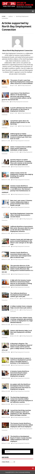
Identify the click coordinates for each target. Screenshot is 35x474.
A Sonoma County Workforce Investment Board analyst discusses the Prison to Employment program (19, 373)
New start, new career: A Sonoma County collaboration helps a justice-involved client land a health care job (21, 203)
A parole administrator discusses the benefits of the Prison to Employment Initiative (21, 109)
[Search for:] (17, 451)
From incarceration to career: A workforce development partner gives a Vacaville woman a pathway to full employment (20, 360)
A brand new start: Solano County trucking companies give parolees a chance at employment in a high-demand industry (21, 320)
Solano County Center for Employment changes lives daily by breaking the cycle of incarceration (21, 175)
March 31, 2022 (6, 140)
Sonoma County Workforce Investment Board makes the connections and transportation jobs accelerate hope (20, 255)
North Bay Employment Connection (19, 101)
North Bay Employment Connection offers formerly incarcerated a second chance (21, 215)
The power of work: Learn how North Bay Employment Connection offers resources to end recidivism (21, 81)
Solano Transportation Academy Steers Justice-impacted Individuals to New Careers (20, 148)
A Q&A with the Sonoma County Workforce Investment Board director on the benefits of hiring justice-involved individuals (21, 282)
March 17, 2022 (6, 443)
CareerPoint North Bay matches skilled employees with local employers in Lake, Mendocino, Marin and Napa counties (20, 412)
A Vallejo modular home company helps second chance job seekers (21, 307)
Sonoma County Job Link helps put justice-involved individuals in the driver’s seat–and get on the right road (21, 242)
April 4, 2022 (6, 101)
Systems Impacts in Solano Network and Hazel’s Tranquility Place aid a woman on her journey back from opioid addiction (21, 162)
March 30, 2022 (6, 274)
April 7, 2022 (14, 85)
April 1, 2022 (14, 113)
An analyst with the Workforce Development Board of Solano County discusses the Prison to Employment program (20, 386)
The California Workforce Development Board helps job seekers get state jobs (19, 294)
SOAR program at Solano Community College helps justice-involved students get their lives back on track (21, 136)
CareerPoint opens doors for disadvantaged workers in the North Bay (20, 122)
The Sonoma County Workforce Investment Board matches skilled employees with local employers (21, 424)
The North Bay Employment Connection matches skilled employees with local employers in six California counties (21, 399)
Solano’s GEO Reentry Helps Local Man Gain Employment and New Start (21, 332)
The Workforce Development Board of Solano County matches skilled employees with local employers (21, 438)
